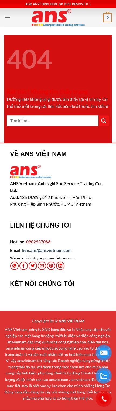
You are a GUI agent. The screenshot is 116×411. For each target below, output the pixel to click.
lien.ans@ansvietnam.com (46, 250)
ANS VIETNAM (71, 320)
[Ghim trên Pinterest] (51, 266)
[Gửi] (103, 120)
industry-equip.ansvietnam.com (50, 258)
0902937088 (38, 241)
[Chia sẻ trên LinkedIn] (60, 266)
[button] (7, 17)
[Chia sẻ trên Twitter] (33, 266)
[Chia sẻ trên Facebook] (23, 266)
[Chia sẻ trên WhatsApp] (14, 266)
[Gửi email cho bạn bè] (42, 266)
